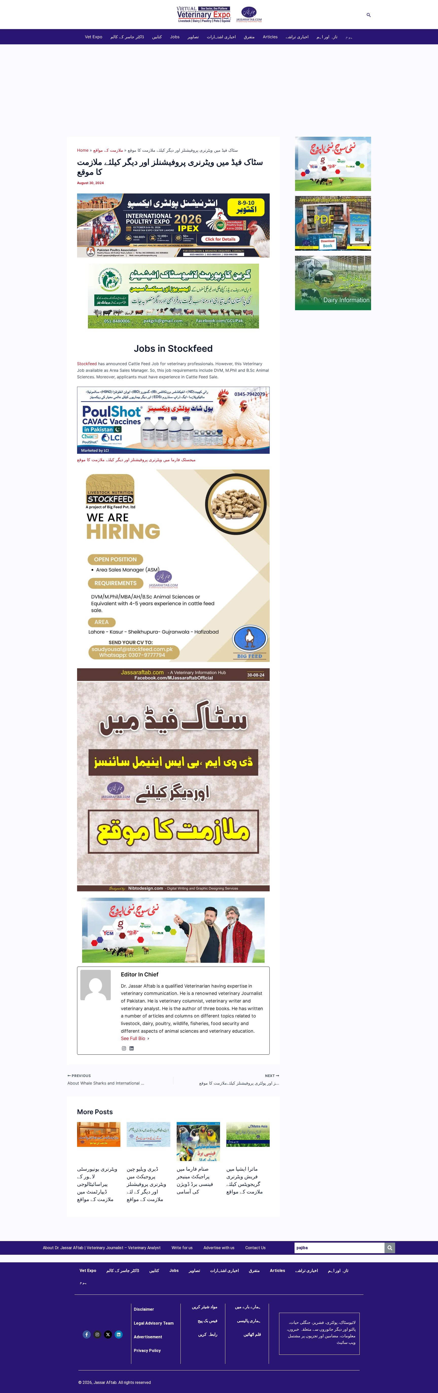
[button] (369, 14)
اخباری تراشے (297, 36)
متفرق (249, 36)
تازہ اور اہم (327, 36)
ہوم (349, 36)
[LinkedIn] (132, 1048)
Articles (270, 36)
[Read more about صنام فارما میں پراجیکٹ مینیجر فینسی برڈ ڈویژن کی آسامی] (198, 1147)
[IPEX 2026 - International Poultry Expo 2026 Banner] (173, 225)
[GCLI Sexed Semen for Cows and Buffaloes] (173, 295)
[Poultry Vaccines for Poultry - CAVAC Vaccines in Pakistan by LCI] (173, 419)
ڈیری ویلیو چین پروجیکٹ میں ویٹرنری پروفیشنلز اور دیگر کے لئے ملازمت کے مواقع (146, 1184)
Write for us (182, 1248)
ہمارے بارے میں (248, 1306)
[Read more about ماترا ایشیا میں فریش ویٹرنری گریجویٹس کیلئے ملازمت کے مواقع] (248, 1134)
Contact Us (255, 1248)
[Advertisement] (219, 82)
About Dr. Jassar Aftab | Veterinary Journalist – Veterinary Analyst (102, 1248)
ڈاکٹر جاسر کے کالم (127, 36)
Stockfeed (87, 363)
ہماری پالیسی (249, 1320)
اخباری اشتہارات (221, 36)
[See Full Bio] (148, 1038)
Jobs (174, 36)
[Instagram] (124, 1048)
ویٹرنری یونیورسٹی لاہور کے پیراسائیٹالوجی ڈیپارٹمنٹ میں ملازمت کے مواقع (97, 1184)
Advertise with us (219, 1248)
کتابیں (157, 36)
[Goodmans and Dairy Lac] (173, 929)
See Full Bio (133, 1038)
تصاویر (193, 36)
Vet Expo (93, 36)
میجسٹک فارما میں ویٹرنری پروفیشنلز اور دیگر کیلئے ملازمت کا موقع (136, 459)
